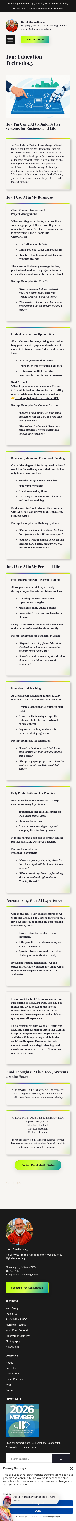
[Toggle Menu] (10, 39)
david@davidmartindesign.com (47, 8)
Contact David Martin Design (38, 1165)
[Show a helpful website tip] (6, 1508)
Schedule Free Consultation (27, 1287)
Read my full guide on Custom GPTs (37, 398)
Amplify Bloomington (49, 1443)
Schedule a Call (35, 39)
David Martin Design (33, 21)
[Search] (61, 1459)
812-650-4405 (20, 8)
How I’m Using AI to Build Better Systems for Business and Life (33, 126)
